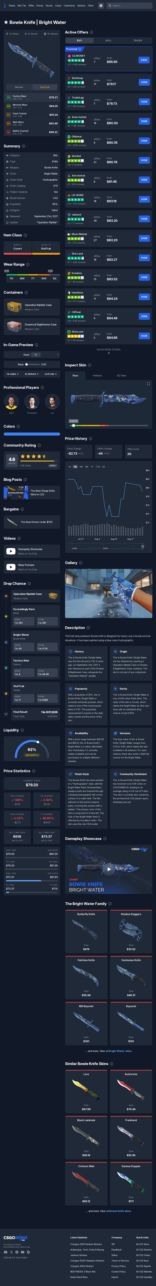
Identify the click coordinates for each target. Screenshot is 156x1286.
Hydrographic (50, 179)
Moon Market (79, 234)
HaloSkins (77, 292)
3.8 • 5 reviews (74, 164)
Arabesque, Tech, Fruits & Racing (87, 1249)
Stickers (81, 5)
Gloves (49, 5)
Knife (55, 161)
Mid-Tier (22, 5)
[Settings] (101, 5)
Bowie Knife (51, 167)
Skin (55, 155)
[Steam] (29, 1252)
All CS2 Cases (143, 1255)
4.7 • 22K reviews (76, 106)
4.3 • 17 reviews (75, 223)
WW (43, 278)
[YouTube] (24, 1252)
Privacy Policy (119, 1266)
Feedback (117, 1249)
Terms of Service (120, 1260)
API (113, 1244)
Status (115, 1255)
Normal (19, 87)
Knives (40, 5)
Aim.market (78, 175)
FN (11, 278)
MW (22, 278)
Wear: (21, 364)
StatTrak (45, 87)
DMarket (77, 136)
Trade (137, 40)
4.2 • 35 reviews (75, 281)
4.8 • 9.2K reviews (76, 320)
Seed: (26, 354)
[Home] (6, 5)
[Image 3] (109, 614)
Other (91, 5)
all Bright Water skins (118, 1051)
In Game (14, 33)
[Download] (70, 613)
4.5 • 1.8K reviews (76, 125)
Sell (109, 40)
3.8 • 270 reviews (76, 242)
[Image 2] (104, 614)
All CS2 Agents (143, 1266)
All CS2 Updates (144, 1277)
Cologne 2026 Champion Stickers (87, 1260)
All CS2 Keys (142, 1260)
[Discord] (7, 1252)
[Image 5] (118, 614)
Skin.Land (77, 253)
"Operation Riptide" (47, 222)
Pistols (12, 5)
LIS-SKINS (77, 195)
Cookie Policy (119, 1271)
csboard (76, 214)
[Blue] (32, 434)
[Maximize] (148, 384)
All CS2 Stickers (144, 1249)
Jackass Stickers (78, 1255)
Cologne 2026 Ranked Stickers (86, 1244)
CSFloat (76, 312)
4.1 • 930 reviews (75, 184)
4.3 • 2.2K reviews (76, 86)
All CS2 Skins (142, 1244)
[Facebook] (18, 1252)
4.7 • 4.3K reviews (76, 262)
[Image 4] (113, 614)
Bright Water (51, 173)
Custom (49, 374)
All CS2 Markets (144, 1271)
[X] (12, 1252)
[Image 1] (99, 614)
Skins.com (77, 331)
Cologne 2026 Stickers (82, 1266)
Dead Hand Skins (79, 1277)
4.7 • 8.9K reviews (77, 64)
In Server (33, 33)
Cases (58, 5)
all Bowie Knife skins (118, 1211)
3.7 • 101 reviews (75, 340)
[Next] (57, 355)
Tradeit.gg (78, 97)
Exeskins (77, 273)
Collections (69, 5)
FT (33, 278)
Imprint (115, 1277)
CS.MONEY (78, 55)
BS (54, 278)
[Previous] (6, 355)
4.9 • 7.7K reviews (76, 203)
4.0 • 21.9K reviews (76, 145)
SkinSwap (77, 78)
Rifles (31, 5)
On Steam (52, 33)
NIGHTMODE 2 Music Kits (83, 1271)
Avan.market (79, 117)
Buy (79, 40)
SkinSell (76, 156)
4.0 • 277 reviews (76, 301)
